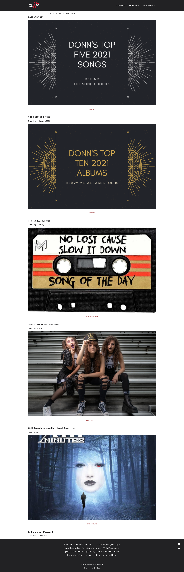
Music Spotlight (92, 524)
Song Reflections (92, 316)
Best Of (92, 109)
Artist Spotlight (92, 420)
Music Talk (134, 5)
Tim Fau (97, 568)
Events (119, 5)
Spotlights (148, 5)
